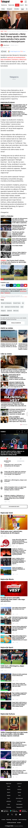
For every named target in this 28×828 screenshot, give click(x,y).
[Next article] (27, 414)
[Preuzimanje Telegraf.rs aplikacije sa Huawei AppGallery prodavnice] (23, 811)
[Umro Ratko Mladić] (6, 248)
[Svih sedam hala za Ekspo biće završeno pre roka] (6, 611)
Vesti (2, 31)
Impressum (14, 819)
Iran (23, 303)
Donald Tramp (16, 303)
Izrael (22, 306)
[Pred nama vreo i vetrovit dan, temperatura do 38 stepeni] (14, 522)
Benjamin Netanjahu (6, 303)
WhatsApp (23, 291)
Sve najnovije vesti (14, 506)
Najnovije (7, 513)
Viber (2, 292)
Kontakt (19, 822)
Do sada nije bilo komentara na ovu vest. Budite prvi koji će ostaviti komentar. (13, 318)
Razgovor (3, 310)
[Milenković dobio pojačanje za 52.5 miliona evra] (6, 677)
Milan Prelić (6, 45)
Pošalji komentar (16, 322)
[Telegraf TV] (20, 814)
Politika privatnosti (11, 822)
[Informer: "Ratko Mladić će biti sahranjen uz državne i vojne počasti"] (6, 255)
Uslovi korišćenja (22, 819)
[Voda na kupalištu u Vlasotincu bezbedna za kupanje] (6, 571)
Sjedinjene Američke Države (12, 306)
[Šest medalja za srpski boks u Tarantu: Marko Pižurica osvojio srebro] (6, 696)
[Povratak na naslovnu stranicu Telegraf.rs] (5, 2)
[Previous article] (1, 414)
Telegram (7, 292)
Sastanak (9, 310)
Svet (5, 31)
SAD (2, 306)
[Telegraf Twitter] (12, 814)
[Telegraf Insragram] (16, 814)
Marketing (8, 819)
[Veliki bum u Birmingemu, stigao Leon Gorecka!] (14, 656)
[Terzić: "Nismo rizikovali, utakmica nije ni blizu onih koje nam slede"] (6, 687)
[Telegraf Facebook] (7, 814)
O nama (3, 819)
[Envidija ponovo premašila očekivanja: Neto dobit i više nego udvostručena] (14, 588)
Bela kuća (15, 310)
